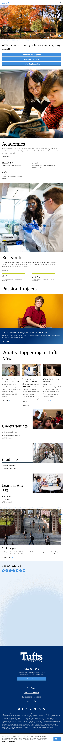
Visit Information (7, 438)
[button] (59, 36)
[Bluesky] (24, 570)
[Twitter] (10, 570)
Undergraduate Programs (31, 54)
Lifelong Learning (7, 502)
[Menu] (59, 2)
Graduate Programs (31, 59)
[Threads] (20, 570)
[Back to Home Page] (32, 657)
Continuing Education (31, 64)
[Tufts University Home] (5, 2)
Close (57, 739)
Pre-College (6, 499)
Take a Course (6, 496)
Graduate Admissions (9, 468)
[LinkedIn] (13, 570)
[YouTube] (17, 570)
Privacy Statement (9, 741)
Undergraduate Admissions (11, 435)
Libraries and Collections (31, 697)
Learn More (31, 679)
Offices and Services (31, 692)
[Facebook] (6, 570)
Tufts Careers (31, 688)
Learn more (6, 156)
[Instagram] (3, 570)
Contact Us (31, 701)
